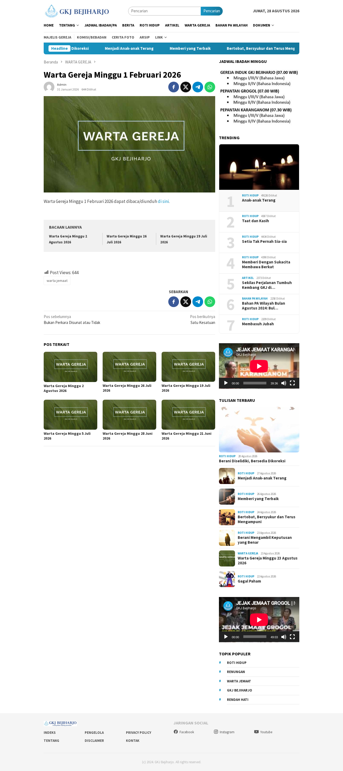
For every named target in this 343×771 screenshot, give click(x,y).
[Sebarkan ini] (173, 87)
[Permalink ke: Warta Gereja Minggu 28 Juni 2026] (129, 415)
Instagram (227, 732)
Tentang (51, 740)
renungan (236, 672)
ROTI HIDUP (250, 196)
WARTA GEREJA (248, 553)
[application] (259, 366)
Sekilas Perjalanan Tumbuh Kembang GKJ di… (267, 285)
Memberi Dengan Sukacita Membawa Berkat (266, 264)
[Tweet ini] (185, 87)
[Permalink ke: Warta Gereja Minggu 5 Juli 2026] (70, 415)
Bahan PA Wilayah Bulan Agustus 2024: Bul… (263, 306)
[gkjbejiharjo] (77, 10)
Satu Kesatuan (202, 319)
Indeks (50, 732)
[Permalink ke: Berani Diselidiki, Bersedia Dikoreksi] (259, 429)
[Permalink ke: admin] (49, 86)
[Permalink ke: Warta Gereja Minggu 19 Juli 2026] (188, 367)
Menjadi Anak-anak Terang (114, 48)
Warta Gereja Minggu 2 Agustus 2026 (64, 388)
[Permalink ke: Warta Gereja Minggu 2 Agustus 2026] (70, 367)
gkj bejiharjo (239, 690)
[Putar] (226, 383)
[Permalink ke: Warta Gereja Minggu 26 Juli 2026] (129, 367)
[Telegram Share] (197, 87)
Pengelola (94, 732)
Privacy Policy (138, 732)
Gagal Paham (249, 581)
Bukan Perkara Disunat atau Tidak (72, 319)
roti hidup (237, 662)
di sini (163, 201)
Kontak (132, 740)
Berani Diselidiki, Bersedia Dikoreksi (252, 461)
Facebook (187, 732)
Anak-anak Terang (258, 200)
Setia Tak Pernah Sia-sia (264, 241)
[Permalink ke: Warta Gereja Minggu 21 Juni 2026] (188, 415)
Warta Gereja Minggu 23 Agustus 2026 (267, 560)
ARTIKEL (248, 278)
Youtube (266, 732)
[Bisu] (283, 383)
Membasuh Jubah (258, 324)
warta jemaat (57, 280)
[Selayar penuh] (292, 383)
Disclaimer (94, 740)
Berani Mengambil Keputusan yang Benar (265, 540)
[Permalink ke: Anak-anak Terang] (259, 167)
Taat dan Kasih (255, 220)
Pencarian (211, 10)
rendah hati (237, 699)
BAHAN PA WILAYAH (255, 299)
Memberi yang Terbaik (175, 48)
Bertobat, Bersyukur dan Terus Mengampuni (253, 48)
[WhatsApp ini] (209, 87)
